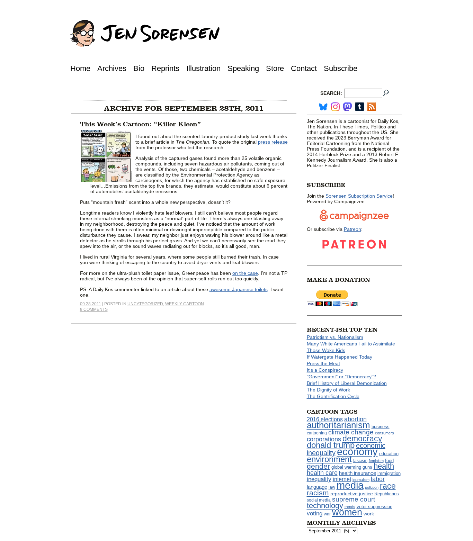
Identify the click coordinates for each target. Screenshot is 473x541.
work (369, 513)
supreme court (353, 499)
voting (314, 513)
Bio (138, 68)
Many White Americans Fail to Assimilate (351, 343)
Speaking (243, 68)
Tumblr (359, 106)
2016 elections (325, 419)
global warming (346, 467)
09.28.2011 (90, 303)
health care (322, 472)
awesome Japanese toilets (238, 289)
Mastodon (347, 106)
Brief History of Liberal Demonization (347, 383)
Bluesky (323, 106)
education (389, 453)
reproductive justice (351, 493)
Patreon (352, 229)
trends (350, 507)
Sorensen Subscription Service (359, 196)
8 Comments (94, 309)
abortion (355, 419)
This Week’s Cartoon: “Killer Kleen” (140, 124)
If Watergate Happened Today (339, 357)
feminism (376, 461)
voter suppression (374, 506)
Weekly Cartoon (184, 303)
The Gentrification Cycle (333, 396)
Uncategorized (145, 303)
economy (357, 451)
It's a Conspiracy (325, 370)
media (350, 485)
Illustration (203, 68)
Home (80, 68)
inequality (319, 479)
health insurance (357, 473)
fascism (360, 460)
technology (325, 505)
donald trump (331, 445)
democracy (362, 438)
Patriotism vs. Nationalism (335, 337)
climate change (351, 432)
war (327, 514)
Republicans (386, 493)
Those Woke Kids (326, 350)
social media (319, 500)
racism (318, 493)
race (388, 485)
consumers (384, 433)
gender (318, 466)
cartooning (317, 433)
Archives (111, 68)
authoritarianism (338, 425)
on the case (245, 273)
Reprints (165, 68)
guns (367, 467)
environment (329, 459)
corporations (324, 439)
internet (342, 479)
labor (378, 479)
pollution (371, 487)
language (317, 487)
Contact (304, 68)
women (347, 512)
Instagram (335, 106)
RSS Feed (371, 106)
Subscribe (340, 68)
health (384, 466)
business (381, 426)
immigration (389, 473)
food (389, 460)
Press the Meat (323, 363)
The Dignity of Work (328, 390)
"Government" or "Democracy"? (341, 376)
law (332, 487)
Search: (331, 93)
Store (275, 68)
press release (273, 142)
